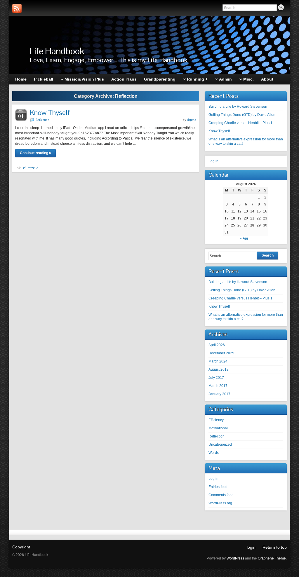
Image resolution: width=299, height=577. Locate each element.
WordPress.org (220, 503)
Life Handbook (57, 51)
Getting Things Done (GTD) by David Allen (241, 115)
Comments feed (221, 495)
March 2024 (217, 361)
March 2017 (217, 386)
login (251, 547)
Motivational (218, 428)
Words (213, 453)
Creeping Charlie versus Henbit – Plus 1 (240, 123)
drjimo (191, 119)
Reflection (42, 119)
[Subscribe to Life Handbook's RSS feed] (17, 8)
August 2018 (218, 369)
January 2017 (219, 394)
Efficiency (216, 420)
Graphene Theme (272, 558)
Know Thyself (50, 112)
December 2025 (221, 353)
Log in (213, 161)
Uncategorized (220, 444)
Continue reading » (35, 153)
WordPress (235, 558)
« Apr (244, 238)
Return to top (275, 547)
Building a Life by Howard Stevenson (237, 106)
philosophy (30, 167)
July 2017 (216, 378)
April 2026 (216, 345)
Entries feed (217, 487)
